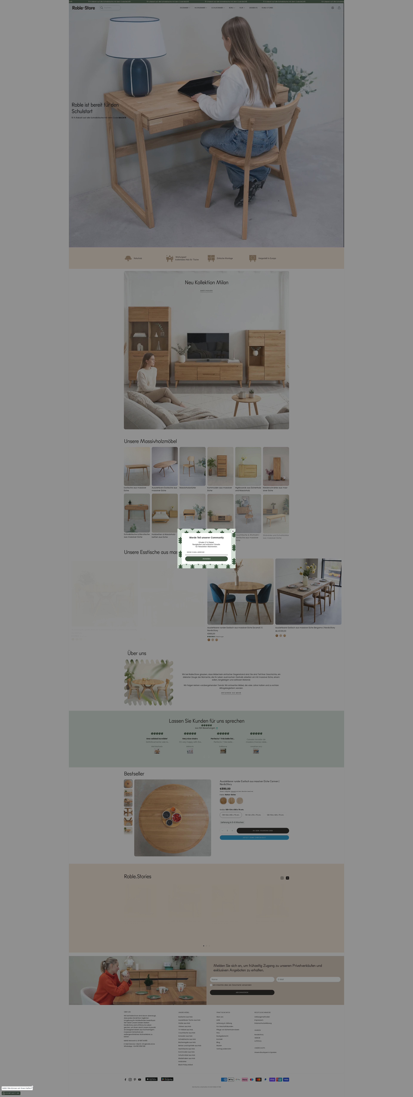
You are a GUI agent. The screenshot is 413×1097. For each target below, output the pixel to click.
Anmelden (206, 559)
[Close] (233, 531)
